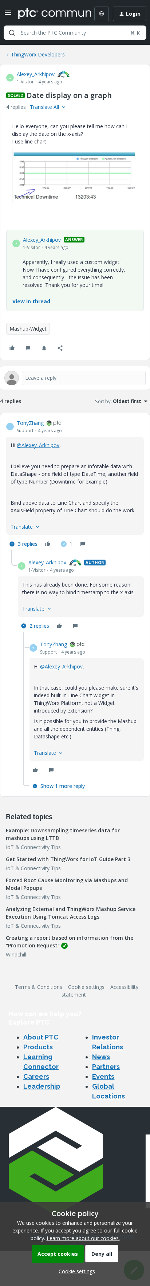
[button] (8, 15)
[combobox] (75, 32)
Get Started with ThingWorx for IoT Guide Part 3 (68, 859)
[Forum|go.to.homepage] (49, 14)
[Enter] (12, 32)
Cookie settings (86, 986)
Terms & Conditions (38, 986)
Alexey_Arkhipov (36, 74)
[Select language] (101, 14)
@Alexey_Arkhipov (38, 445)
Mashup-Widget (28, 328)
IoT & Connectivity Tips (33, 847)
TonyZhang (30, 422)
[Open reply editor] (75, 378)
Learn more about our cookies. (83, 1238)
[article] (75, 484)
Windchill (16, 954)
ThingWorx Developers (38, 54)
